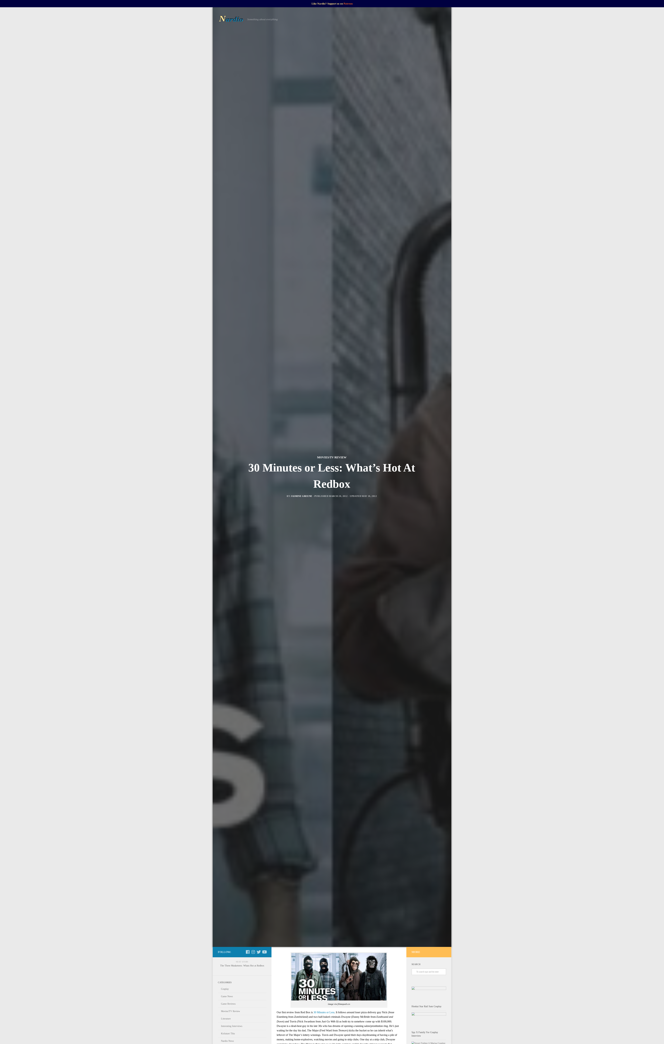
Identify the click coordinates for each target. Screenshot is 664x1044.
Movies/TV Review (332, 457)
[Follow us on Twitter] (259, 952)
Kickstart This (228, 1033)
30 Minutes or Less (323, 1012)
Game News (227, 996)
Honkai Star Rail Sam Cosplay (426, 1006)
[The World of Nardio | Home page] (231, 19)
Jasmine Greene (301, 496)
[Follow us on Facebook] (248, 952)
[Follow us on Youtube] (264, 952)
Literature (226, 1018)
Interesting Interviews (231, 1026)
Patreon (348, 3)
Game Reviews (228, 1004)
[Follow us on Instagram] (253, 952)
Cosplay (225, 989)
